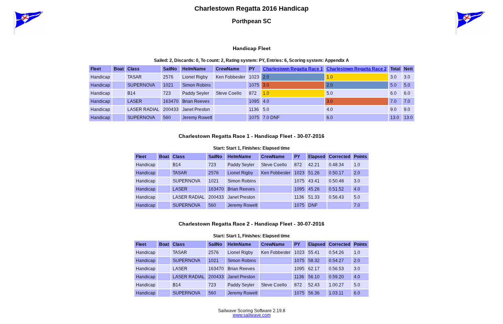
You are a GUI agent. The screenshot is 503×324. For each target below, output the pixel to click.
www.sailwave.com (252, 315)
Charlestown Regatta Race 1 (293, 69)
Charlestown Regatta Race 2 (357, 69)
